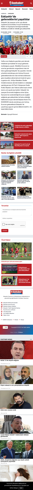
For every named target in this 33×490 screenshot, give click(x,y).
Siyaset (17, 9)
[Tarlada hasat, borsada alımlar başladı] (8, 159)
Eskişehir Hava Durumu (9, 304)
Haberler (3, 13)
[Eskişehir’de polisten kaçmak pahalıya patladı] (24, 191)
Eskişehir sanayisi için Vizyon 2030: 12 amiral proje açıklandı (23, 181)
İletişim (16, 319)
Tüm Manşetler (7, 311)
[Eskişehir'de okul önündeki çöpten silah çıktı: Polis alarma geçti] (8, 191)
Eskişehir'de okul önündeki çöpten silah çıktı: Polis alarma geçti (7, 198)
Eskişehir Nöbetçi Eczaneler (10, 302)
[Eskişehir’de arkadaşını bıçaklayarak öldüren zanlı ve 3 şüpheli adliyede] (8, 175)
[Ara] (31, 3)
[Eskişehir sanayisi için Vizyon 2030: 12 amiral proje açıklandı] (24, 175)
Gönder (4, 230)
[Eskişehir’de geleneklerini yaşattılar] (16, 45)
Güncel (11, 9)
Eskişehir (4, 9)
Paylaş (4, 56)
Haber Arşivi (6, 315)
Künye (22, 319)
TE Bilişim (20, 332)
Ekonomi (25, 9)
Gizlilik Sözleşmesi (7, 319)
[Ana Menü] (2, 3)
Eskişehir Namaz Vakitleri (9, 306)
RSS (6, 327)
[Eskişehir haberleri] (16, 3)
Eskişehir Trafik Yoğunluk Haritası (11, 308)
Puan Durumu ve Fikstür (9, 309)
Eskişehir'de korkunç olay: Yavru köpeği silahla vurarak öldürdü (24, 166)
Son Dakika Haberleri (8, 313)
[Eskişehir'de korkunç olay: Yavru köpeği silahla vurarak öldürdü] (24, 159)
